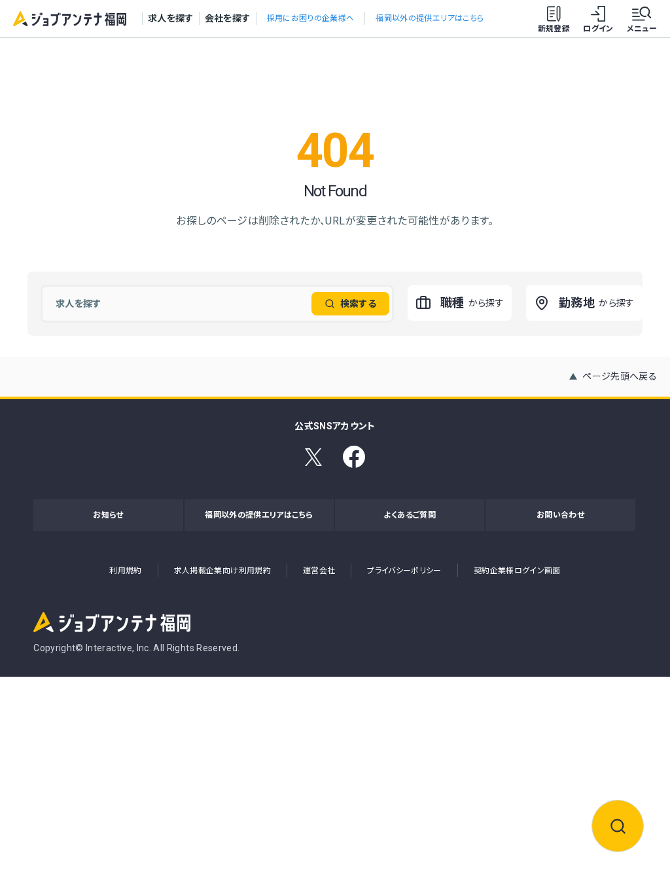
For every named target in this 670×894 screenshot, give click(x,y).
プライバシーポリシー (404, 570)
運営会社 (319, 570)
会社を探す (228, 18)
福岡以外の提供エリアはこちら (430, 18)
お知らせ (108, 515)
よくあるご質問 (409, 515)
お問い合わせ (560, 515)
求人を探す (171, 18)
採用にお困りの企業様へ (311, 18)
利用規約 (125, 570)
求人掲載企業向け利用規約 (222, 570)
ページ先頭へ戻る (619, 376)
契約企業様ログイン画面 (517, 570)
